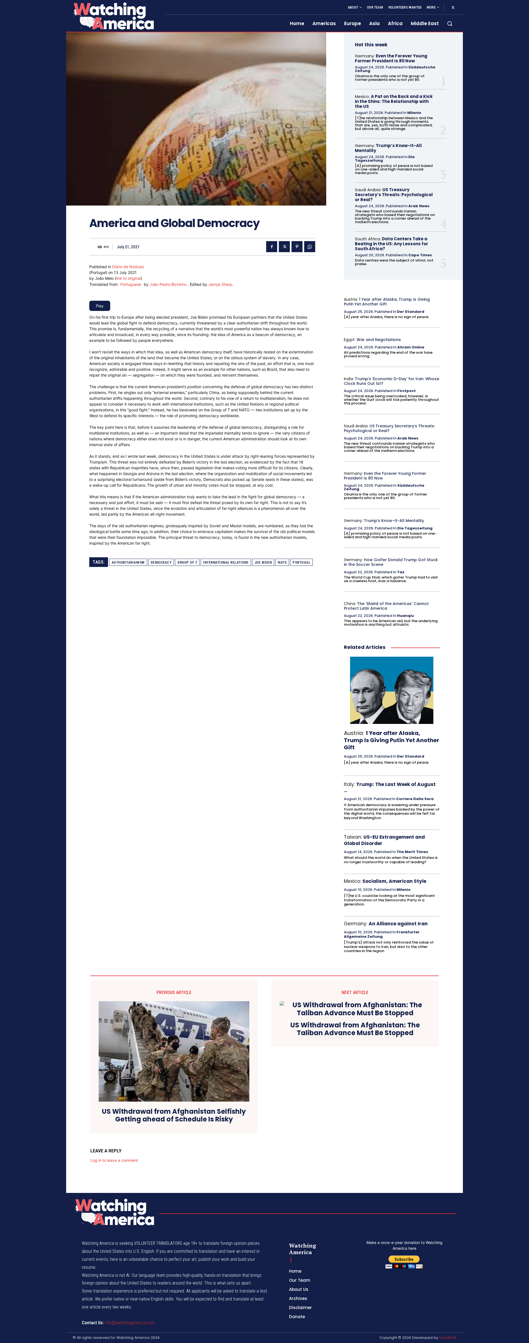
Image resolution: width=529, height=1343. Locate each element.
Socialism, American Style (394, 881)
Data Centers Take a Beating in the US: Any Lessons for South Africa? (391, 244)
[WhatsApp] (309, 246)
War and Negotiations (379, 339)
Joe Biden (263, 562)
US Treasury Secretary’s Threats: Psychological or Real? (394, 194)
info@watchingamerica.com (129, 1322)
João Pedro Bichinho (169, 284)
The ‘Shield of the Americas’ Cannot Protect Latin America (386, 606)
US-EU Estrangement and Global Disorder (384, 840)
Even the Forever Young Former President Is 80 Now (391, 58)
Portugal (301, 562)
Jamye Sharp (220, 284)
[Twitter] (453, 7)
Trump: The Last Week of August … (390, 787)
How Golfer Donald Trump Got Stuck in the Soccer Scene (391, 562)
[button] (449, 23)
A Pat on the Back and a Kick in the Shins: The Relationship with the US (394, 101)
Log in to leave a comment (114, 1160)
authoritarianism (128, 562)
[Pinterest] (297, 246)
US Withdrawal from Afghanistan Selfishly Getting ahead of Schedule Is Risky (174, 1116)
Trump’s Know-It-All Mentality (388, 148)
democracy (161, 562)
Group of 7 (187, 562)
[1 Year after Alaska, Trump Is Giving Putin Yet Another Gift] (392, 690)
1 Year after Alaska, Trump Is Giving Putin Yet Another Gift (387, 302)
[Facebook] (271, 246)
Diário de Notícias (128, 266)
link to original (128, 278)
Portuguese (130, 284)
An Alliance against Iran (398, 923)
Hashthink (447, 1337)
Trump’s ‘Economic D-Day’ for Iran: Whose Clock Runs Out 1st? (391, 381)
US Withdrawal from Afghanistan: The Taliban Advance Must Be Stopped (355, 1029)
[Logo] (112, 16)
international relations (226, 562)
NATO (282, 562)
